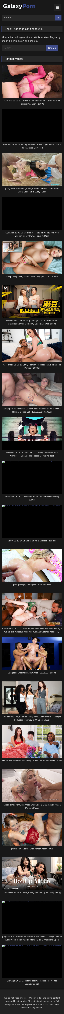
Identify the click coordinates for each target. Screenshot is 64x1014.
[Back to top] (54, 1005)
